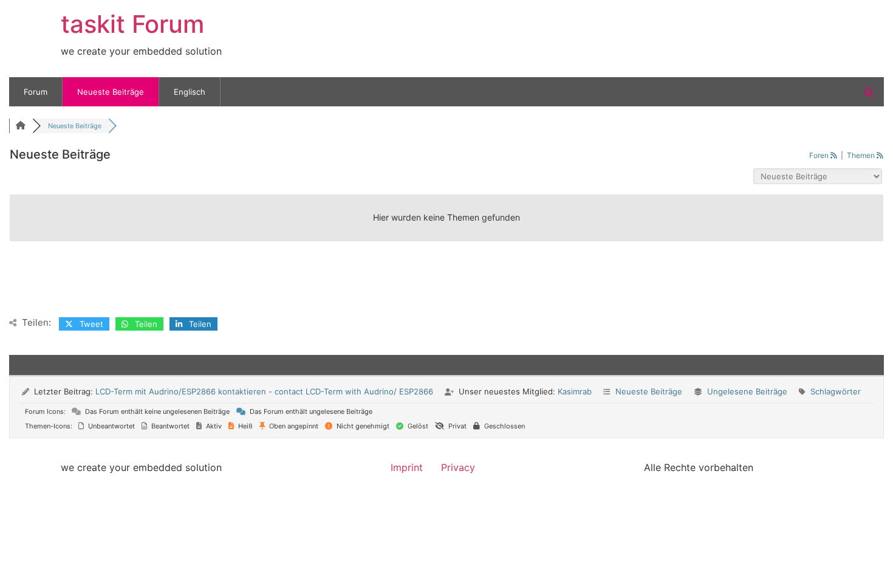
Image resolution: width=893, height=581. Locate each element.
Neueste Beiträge (110, 92)
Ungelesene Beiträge (747, 391)
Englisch (189, 92)
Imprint (407, 467)
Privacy (458, 467)
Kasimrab (575, 391)
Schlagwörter (835, 391)
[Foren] (21, 126)
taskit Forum (132, 24)
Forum (35, 92)
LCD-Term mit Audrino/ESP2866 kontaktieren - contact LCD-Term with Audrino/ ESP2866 (264, 391)
